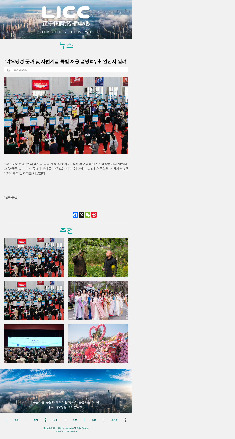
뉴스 (16, 420)
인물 (94, 420)
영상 (75, 420)
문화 (36, 420)
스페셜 (114, 420)
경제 (55, 420)
